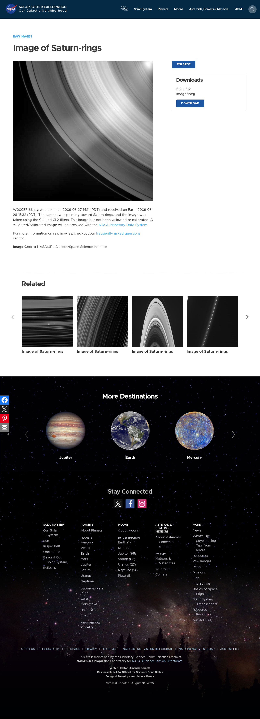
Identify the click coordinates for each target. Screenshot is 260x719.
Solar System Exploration (43, 6)
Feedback (72, 649)
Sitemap (208, 649)
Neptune (87, 581)
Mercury (194, 458)
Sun (46, 540)
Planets (87, 524)
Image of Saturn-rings (42, 352)
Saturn (86, 570)
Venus (85, 548)
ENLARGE (184, 64)
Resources (201, 555)
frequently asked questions (118, 233)
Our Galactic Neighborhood (43, 12)
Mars (84, 559)
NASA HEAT (202, 620)
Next (248, 317)
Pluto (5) (124, 575)
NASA (12, 9)
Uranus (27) (127, 564)
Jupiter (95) (127, 553)
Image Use (110, 649)
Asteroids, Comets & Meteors (163, 528)
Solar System (53, 524)
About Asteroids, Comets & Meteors (168, 542)
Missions (199, 572)
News (197, 530)
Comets (161, 574)
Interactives (201, 583)
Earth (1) (124, 542)
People (198, 567)
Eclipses (49, 567)
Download (190, 103)
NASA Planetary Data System (123, 225)
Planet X (87, 627)
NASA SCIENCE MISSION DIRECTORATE (148, 649)
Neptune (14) (128, 570)
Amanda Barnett (139, 668)
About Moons (128, 530)
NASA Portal (188, 649)
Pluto (85, 593)
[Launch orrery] (124, 10)
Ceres (85, 598)
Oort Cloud (51, 552)
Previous (12, 317)
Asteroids (162, 569)
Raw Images (22, 36)
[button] (238, 9)
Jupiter (65, 458)
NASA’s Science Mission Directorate (157, 661)
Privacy (91, 649)
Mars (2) (124, 548)
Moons (123, 524)
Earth (130, 458)
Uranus (86, 575)
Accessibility (229, 649)
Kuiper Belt (51, 546)
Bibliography (50, 649)
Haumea (87, 610)
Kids (196, 578)
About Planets (91, 530)
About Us (28, 649)
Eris (83, 615)
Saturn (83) (126, 559)
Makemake (89, 604)
